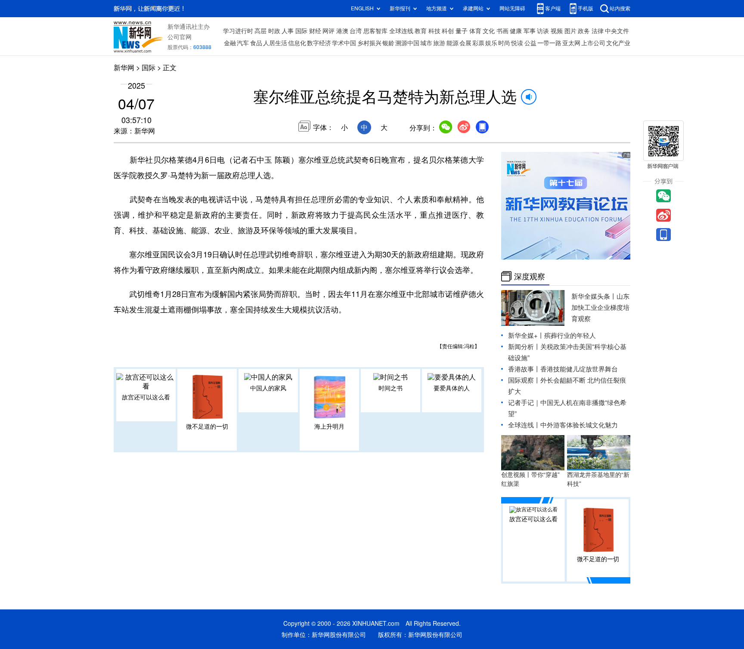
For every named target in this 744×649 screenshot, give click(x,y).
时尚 (504, 43)
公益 (530, 43)
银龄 (388, 43)
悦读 (517, 43)
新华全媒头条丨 (594, 296)
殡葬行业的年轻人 (570, 335)
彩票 (478, 43)
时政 (274, 31)
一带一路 (549, 43)
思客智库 (375, 31)
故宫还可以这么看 (146, 397)
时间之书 (390, 388)
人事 (288, 31)
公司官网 (179, 37)
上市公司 (593, 43)
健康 (516, 31)
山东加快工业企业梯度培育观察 (600, 307)
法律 (598, 31)
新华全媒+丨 (526, 335)
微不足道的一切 (207, 426)
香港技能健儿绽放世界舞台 (579, 369)
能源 (452, 43)
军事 (530, 31)
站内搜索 (620, 8)
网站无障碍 (512, 8)
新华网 (124, 67)
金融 (230, 43)
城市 (426, 43)
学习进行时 (238, 31)
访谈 (543, 31)
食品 (256, 43)
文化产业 (618, 43)
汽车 (243, 43)
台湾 (356, 31)
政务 (584, 31)
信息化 (297, 43)
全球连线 (401, 31)
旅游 (439, 43)
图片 (570, 31)
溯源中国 (407, 43)
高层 (260, 31)
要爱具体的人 (452, 388)
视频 (557, 31)
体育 (475, 31)
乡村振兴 (369, 43)
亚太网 (571, 43)
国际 (301, 31)
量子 (462, 31)
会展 (465, 43)
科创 (448, 31)
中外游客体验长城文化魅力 (579, 425)
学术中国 (344, 43)
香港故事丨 (524, 369)
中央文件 (617, 31)
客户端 (553, 8)
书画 (502, 31)
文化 (489, 31)
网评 (328, 31)
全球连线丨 (524, 425)
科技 (434, 31)
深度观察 (529, 276)
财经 (315, 31)
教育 (421, 31)
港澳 (342, 31)
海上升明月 (329, 426)
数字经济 (319, 43)
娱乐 (491, 43)
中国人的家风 (268, 388)
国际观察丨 (524, 380)
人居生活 (275, 43)
